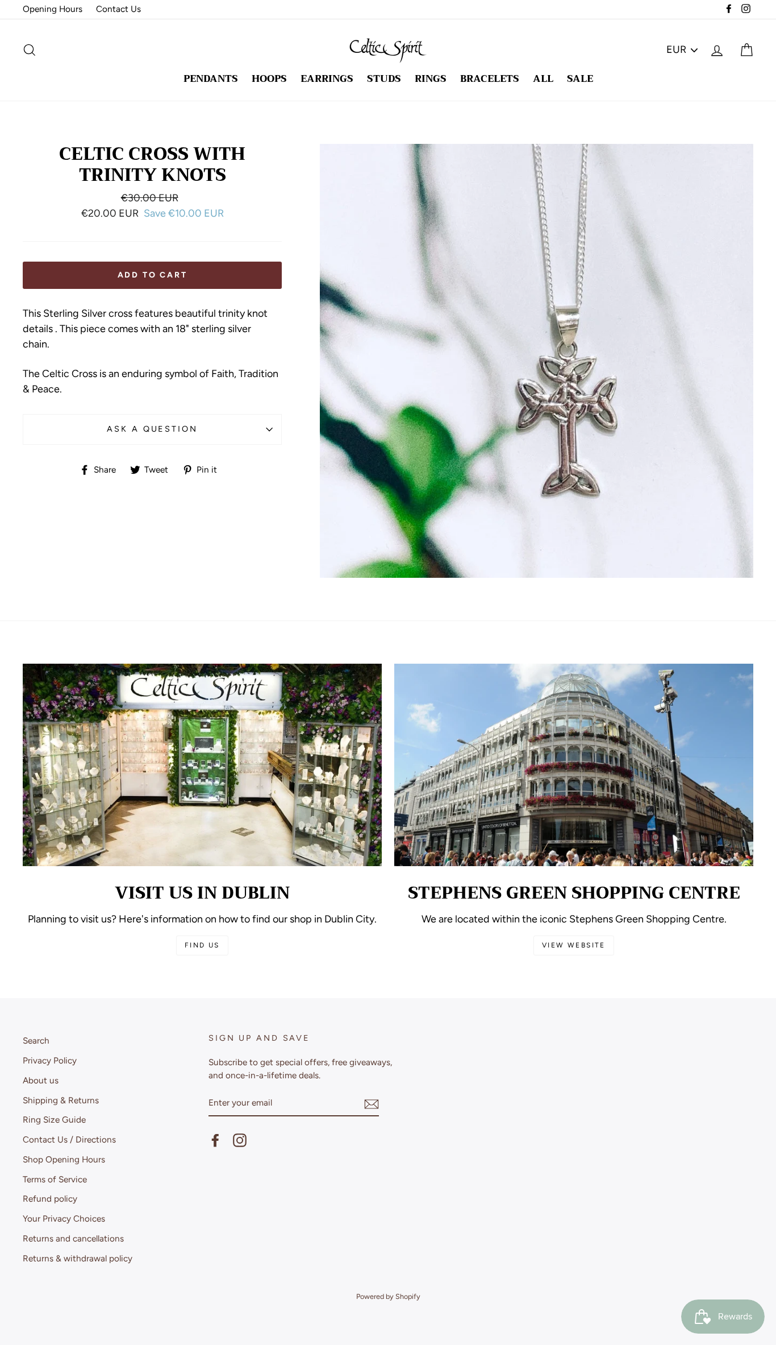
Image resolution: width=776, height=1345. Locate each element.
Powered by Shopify (388, 1296)
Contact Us (118, 8)
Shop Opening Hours (64, 1159)
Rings (431, 79)
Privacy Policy (50, 1060)
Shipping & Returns (61, 1100)
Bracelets (489, 79)
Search (36, 1040)
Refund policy (50, 1198)
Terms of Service (55, 1179)
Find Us (202, 945)
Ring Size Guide (54, 1119)
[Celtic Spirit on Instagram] (240, 1140)
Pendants (210, 79)
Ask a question (152, 429)
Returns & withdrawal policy (77, 1258)
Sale (580, 79)
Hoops (269, 79)
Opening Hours (52, 8)
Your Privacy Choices (64, 1218)
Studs (384, 79)
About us (41, 1080)
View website (574, 945)
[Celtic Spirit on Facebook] (215, 1140)
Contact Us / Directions (69, 1139)
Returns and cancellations (73, 1238)
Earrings (327, 79)
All (543, 79)
